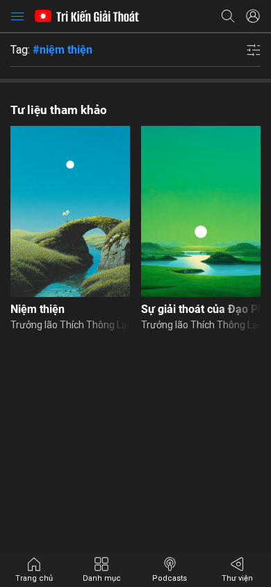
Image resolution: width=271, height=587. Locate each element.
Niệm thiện (37, 309)
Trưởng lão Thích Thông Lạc (70, 324)
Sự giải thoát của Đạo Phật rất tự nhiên (201, 309)
